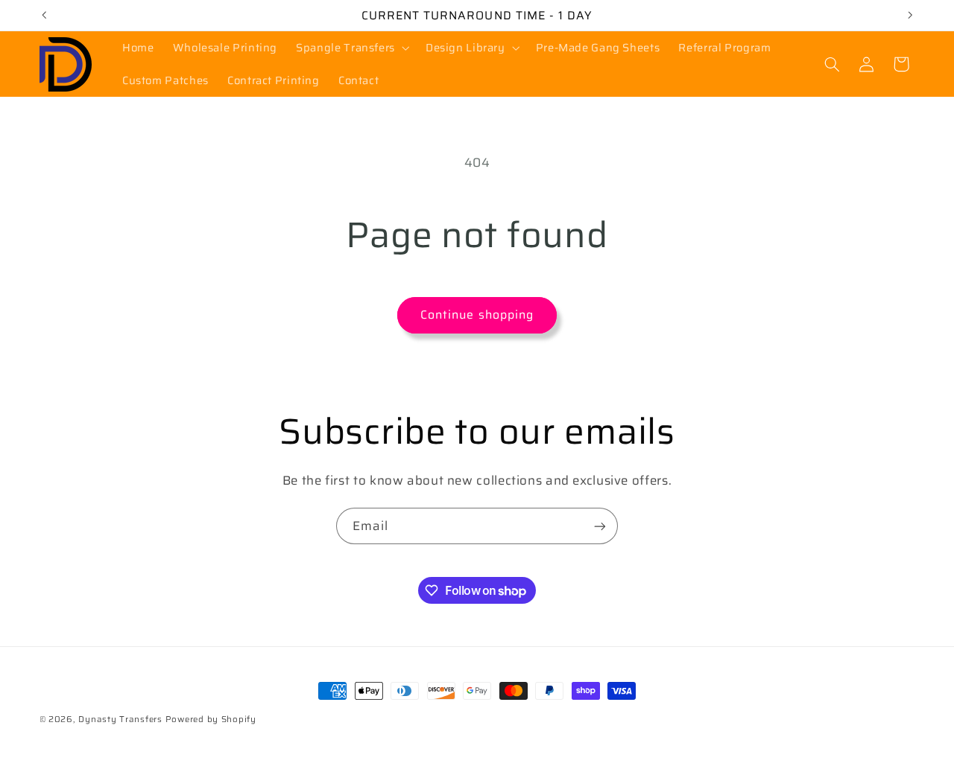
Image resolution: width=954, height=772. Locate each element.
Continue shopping (477, 314)
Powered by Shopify (210, 719)
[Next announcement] (910, 15)
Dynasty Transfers (120, 719)
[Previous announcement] (44, 15)
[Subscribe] (600, 526)
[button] (352, 47)
